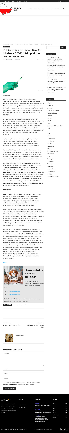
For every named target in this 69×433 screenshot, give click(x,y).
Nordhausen (51, 141)
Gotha (49, 128)
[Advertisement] (34, 29)
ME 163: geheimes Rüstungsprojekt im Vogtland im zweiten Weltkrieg (55, 81)
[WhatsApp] (16, 63)
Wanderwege (51, 171)
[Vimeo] (63, 1)
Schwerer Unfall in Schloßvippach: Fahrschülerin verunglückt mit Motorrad (56, 67)
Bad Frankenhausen (53, 110)
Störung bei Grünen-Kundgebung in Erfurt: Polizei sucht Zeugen (56, 74)
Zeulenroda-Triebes (53, 176)
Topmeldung (51, 161)
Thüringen (50, 159)
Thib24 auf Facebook (13, 294)
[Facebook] (57, 1)
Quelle (5, 262)
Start (4, 44)
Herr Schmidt (9, 59)
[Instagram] (59, 1)
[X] (61, 1)
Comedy (49, 115)
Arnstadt (49, 108)
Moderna (25, 304)
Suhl (48, 156)
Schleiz (49, 148)
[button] (64, 9)
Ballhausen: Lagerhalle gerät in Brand (35, 326)
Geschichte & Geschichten (54, 126)
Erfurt (49, 121)
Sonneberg (50, 154)
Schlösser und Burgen (53, 151)
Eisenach (50, 118)
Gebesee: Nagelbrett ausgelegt (12, 325)
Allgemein (50, 103)
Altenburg (50, 105)
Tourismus (50, 164)
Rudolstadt (50, 146)
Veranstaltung (51, 169)
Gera (48, 123)
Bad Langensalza (52, 113)
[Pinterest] (12, 63)
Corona (14, 304)
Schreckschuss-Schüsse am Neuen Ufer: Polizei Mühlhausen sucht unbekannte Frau (56, 89)
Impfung (20, 304)
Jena (48, 133)
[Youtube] (65, 1)
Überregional (10, 44)
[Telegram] (64, 429)
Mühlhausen (51, 138)
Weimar (49, 174)
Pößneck (49, 143)
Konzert (49, 136)
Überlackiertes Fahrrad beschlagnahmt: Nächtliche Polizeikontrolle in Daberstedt (55, 59)
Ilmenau (49, 131)
